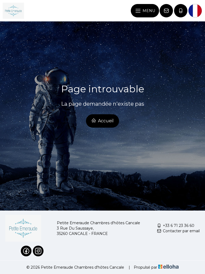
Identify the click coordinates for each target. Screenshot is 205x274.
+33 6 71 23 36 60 (178, 225)
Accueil (105, 120)
